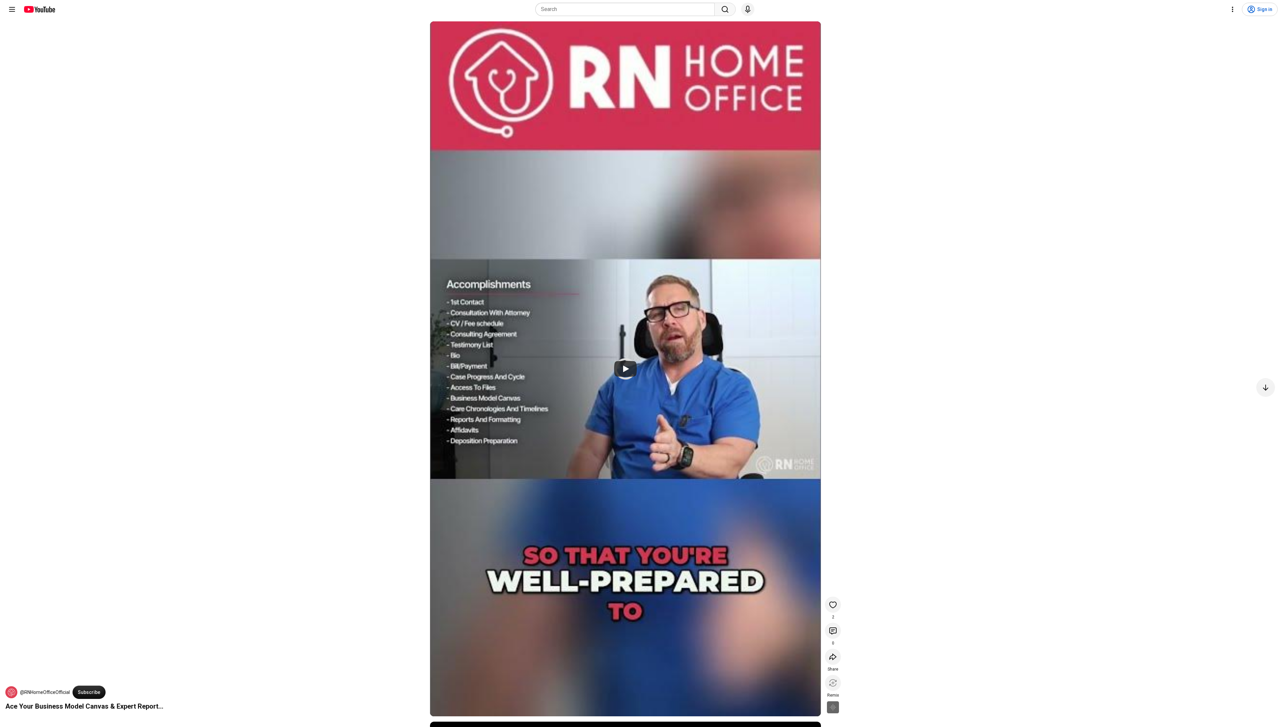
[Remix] (833, 683)
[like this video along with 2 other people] (833, 605)
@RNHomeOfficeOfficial (45, 692)
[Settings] (1233, 9)
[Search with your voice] (747, 9)
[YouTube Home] (39, 9)
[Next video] (1265, 387)
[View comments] (833, 631)
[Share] (833, 657)
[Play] (625, 369)
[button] (11, 692)
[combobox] (627, 9)
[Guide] (12, 9)
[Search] (725, 9)
